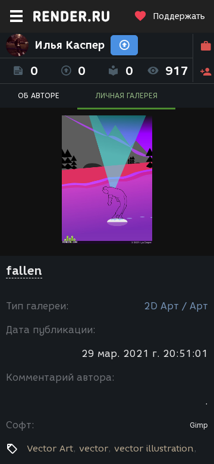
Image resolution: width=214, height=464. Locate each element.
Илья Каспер (69, 45)
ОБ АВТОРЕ (38, 95)
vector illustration (154, 448)
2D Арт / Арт (176, 306)
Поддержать (179, 16)
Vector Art (50, 448)
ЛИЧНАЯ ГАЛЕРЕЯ (126, 95)
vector (93, 448)
